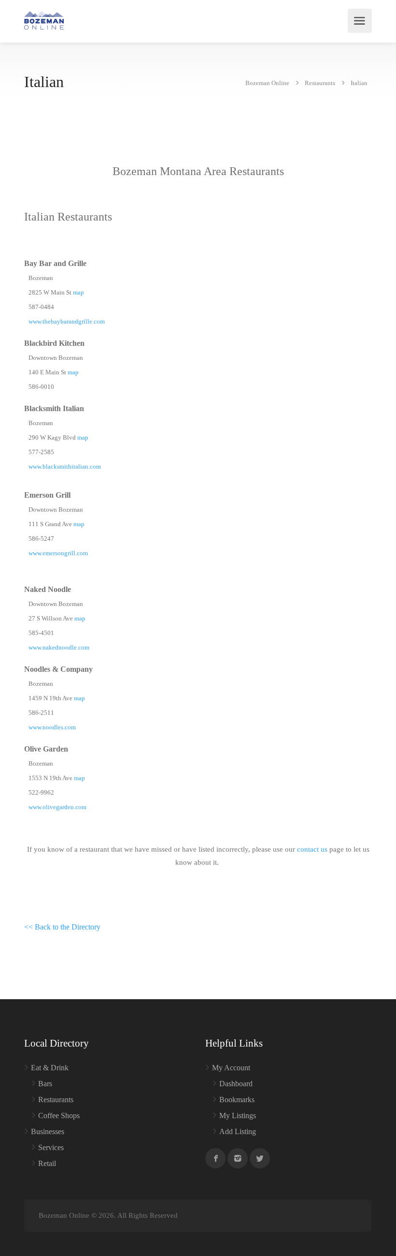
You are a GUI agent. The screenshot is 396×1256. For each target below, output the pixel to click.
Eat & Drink (50, 1068)
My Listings (237, 1115)
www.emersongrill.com (58, 553)
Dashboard (236, 1083)
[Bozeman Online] (44, 19)
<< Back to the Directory (62, 927)
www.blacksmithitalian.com (64, 466)
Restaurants (55, 1099)
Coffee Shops (59, 1115)
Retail (47, 1163)
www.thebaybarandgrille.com (66, 321)
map (78, 292)
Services (51, 1147)
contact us (312, 849)
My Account (231, 1068)
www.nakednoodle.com (58, 647)
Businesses (47, 1131)
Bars (45, 1083)
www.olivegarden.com (57, 807)
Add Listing (237, 1131)
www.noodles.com (52, 727)
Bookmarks (237, 1099)
